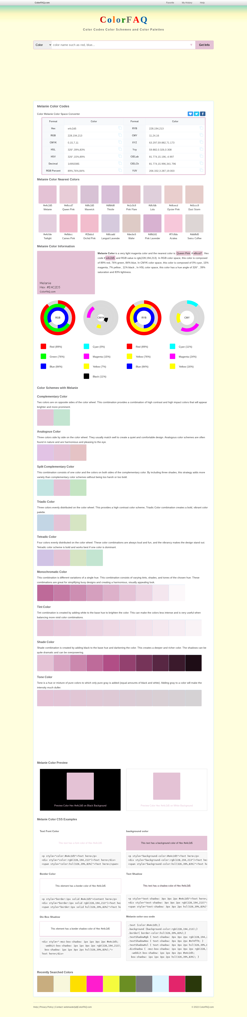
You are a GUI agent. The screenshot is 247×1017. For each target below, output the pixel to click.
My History (187, 2)
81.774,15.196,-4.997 (161, 156)
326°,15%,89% (76, 156)
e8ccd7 (198, 253)
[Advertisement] (123, 75)
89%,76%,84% (76, 170)
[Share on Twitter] (196, 114)
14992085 (73, 163)
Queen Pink (183, 253)
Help (202, 2)
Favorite (170, 2)
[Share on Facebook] (202, 114)
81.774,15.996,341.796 (162, 163)
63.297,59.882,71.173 (161, 142)
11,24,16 (154, 135)
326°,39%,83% (76, 149)
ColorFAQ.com (42, 2)
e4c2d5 (72, 128)
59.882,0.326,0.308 (160, 149)
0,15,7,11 (73, 142)
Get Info (204, 44)
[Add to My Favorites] (190, 114)
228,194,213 (156, 128)
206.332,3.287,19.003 (161, 170)
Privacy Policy (46, 1007)
